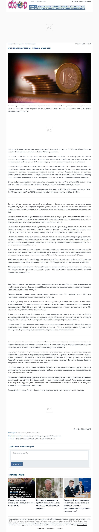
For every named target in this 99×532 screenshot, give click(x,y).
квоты (47, 436)
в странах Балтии (74, 8)
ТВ (71, 6)
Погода (76, 6)
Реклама (56, 6)
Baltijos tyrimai (55, 436)
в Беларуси (62, 8)
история (53, 8)
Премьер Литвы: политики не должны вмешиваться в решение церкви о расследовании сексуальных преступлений (77, 505)
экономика (19, 44)
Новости (33, 6)
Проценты (40, 436)
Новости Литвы (82, 525)
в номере (45, 8)
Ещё (82, 6)
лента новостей (35, 8)
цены (34, 436)
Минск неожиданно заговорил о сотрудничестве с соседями (21, 503)
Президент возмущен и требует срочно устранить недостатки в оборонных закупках (48, 504)
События (64, 6)
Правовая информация (45, 528)
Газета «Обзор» (44, 6)
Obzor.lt (56, 519)
